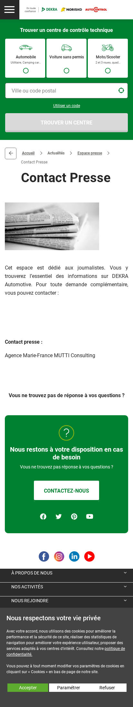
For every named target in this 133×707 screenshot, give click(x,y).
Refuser (107, 687)
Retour (10, 153)
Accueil (28, 153)
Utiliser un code (66, 105)
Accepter (28, 687)
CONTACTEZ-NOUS (66, 491)
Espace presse (89, 153)
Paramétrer (68, 687)
